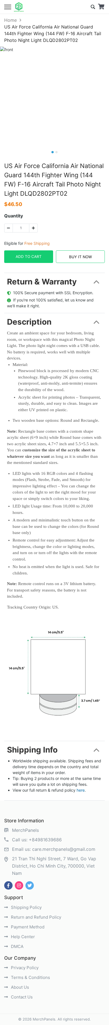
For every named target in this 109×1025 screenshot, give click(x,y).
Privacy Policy (24, 967)
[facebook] (8, 885)
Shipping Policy (26, 907)
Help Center (22, 936)
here (81, 790)
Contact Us (21, 997)
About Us (19, 987)
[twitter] (29, 885)
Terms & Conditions (30, 977)
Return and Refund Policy (35, 917)
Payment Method (27, 927)
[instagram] (19, 885)
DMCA (16, 946)
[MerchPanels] (19, 7)
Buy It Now (80, 257)
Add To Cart (29, 256)
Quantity (13, 216)
